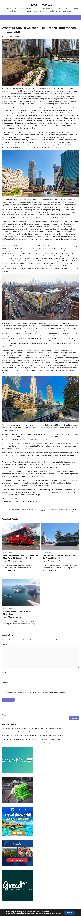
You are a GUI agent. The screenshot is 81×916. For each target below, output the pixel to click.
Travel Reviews (40, 5)
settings (58, 914)
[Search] (77, 17)
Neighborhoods (21, 501)
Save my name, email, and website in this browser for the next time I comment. (36, 692)
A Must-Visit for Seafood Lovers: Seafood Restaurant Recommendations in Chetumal (30, 732)
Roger (24, 37)
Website (5, 682)
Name (4, 672)
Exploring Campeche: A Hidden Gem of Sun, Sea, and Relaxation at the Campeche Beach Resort (33, 739)
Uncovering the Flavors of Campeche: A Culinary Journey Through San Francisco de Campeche (33, 735)
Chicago (11, 501)
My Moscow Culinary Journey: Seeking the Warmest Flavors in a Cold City (26, 743)
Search (4, 715)
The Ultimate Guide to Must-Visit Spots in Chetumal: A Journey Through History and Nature (32, 728)
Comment (6, 644)
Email (45, 672)
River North (32, 501)
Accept (69, 913)
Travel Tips (13, 498)
